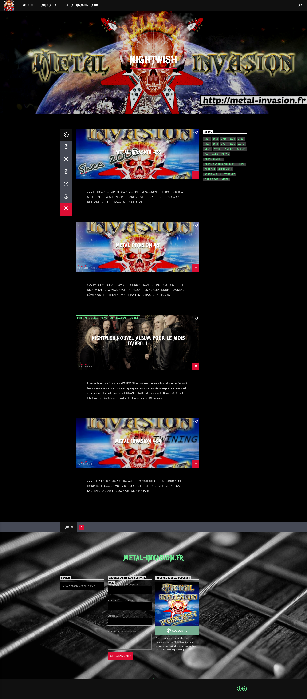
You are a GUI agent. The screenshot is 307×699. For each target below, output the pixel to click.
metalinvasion (214, 159)
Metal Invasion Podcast (220, 164)
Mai (207, 154)
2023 (215, 144)
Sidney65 (82, 173)
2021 (241, 139)
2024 (224, 144)
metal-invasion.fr (153, 557)
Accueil (27, 5)
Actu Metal (50, 5)
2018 (215, 139)
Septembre (225, 169)
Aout (208, 149)
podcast (210, 169)
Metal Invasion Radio (82, 5)
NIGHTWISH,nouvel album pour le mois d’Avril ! (138, 341)
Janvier (228, 149)
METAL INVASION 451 (138, 245)
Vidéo (225, 179)
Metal (225, 154)
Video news (212, 179)
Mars (215, 154)
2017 (207, 139)
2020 (79, 318)
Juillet (241, 149)
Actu (241, 144)
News (104, 318)
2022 (207, 144)
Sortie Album (118, 318)
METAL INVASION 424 (138, 441)
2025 (232, 144)
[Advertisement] (225, 240)
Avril (217, 149)
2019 (224, 139)
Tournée (134, 318)
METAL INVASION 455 (138, 152)
